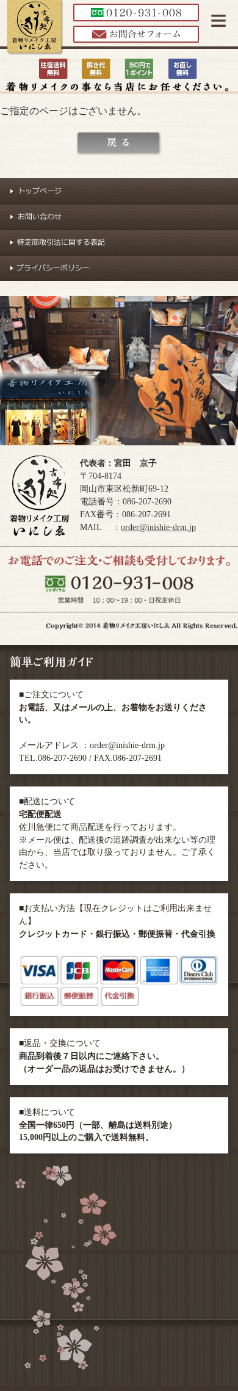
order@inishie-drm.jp (158, 527)
